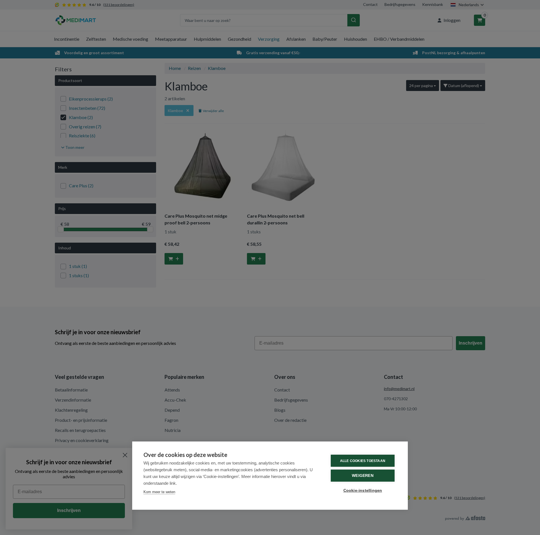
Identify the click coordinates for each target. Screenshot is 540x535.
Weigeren (363, 475)
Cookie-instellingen (362, 490)
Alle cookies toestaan (362, 461)
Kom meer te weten (159, 492)
